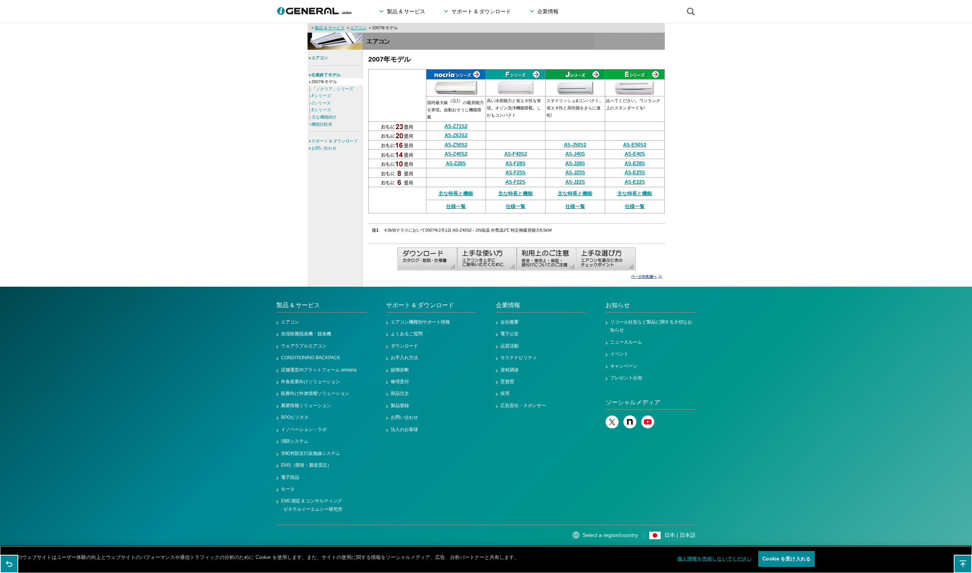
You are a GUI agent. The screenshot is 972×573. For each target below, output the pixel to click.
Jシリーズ (321, 103)
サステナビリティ (518, 357)
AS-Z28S (456, 163)
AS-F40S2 (515, 154)
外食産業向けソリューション (310, 381)
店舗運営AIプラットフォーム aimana (319, 370)
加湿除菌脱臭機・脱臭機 (306, 333)
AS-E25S (635, 172)
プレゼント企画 (626, 377)
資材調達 (509, 370)
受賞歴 (507, 381)
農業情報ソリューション (306, 405)
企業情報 (508, 305)
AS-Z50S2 (456, 145)
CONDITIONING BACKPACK (310, 357)
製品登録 (400, 405)
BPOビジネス (295, 417)
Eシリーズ (321, 109)
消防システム (294, 441)
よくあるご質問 (407, 333)
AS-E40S (635, 154)
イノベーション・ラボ (304, 429)
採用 (505, 393)
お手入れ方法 (404, 357)
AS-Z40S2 (456, 154)
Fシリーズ (321, 95)
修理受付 (400, 381)
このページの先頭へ (963, 564)
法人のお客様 (404, 429)
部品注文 (400, 393)
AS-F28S (515, 163)
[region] (486, 559)
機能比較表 (321, 124)
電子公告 (509, 333)
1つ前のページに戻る (9, 564)
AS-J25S (575, 172)
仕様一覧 (456, 206)
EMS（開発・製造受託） (306, 465)
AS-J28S (575, 163)
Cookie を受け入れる (786, 559)
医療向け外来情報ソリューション (315, 393)
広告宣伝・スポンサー (523, 405)
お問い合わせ (323, 148)
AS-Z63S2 (456, 135)
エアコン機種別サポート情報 (420, 322)
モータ (288, 489)
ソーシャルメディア (633, 402)
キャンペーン (623, 366)
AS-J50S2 (575, 145)
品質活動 (509, 346)
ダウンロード (404, 346)
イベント (619, 354)
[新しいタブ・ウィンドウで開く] (612, 426)
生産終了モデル (326, 75)
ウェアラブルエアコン (304, 346)
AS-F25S (515, 172)
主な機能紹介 (324, 117)
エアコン (358, 27)
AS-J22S (575, 182)
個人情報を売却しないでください (714, 559)
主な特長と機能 (456, 193)
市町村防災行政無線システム (310, 453)
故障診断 (400, 370)
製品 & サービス (330, 27)
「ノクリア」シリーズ (332, 89)
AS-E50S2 (634, 145)
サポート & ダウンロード (334, 141)
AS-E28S (635, 163)
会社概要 (509, 322)
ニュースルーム (626, 342)
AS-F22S (515, 182)
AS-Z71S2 (456, 126)
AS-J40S (575, 154)
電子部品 (290, 477)
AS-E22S (635, 182)
